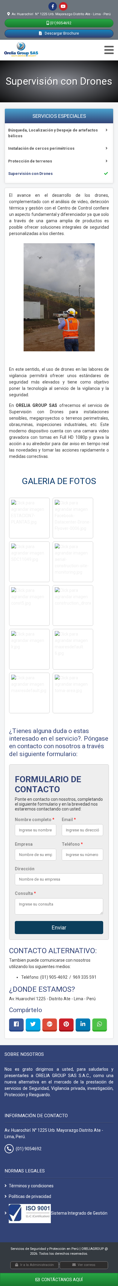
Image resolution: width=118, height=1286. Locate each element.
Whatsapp (99, 1024)
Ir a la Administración (37, 1265)
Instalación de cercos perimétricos (41, 148)
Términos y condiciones (31, 1185)
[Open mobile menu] (109, 50)
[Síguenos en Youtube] (63, 6)
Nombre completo (34, 819)
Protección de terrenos (30, 161)
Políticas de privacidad (30, 1196)
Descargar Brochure (61, 33)
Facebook (16, 1024)
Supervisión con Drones (30, 173)
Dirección (24, 868)
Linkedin (83, 1024)
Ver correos (86, 1265)
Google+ (49, 1024)
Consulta (25, 893)
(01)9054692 (60, 23)
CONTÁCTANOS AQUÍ (62, 1279)
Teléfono (72, 844)
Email (69, 819)
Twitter (33, 1024)
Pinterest (66, 1024)
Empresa (24, 844)
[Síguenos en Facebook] (52, 6)
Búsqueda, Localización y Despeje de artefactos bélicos (53, 133)
